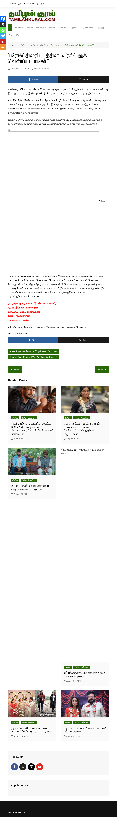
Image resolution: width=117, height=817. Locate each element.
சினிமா (29, 27)
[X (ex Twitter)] (22, 766)
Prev (16, 369)
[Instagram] (31, 766)
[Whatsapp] (3, 30)
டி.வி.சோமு (88, 27)
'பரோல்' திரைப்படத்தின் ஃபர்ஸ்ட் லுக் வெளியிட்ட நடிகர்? (34, 351)
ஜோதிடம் (75, 27)
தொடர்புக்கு (41, 3)
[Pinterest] (3, 41)
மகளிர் (52, 27)
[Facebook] (3, 19)
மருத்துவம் (41, 27)
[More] (3, 47)
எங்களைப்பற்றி (14, 3)
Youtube (100, 28)
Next (100, 369)
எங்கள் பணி (28, 3)
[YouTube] (39, 766)
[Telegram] (3, 36)
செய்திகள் (18, 27)
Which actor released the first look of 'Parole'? (34, 357)
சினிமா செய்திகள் (41, 69)
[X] (3, 24)
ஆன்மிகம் (63, 27)
